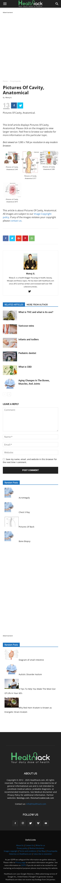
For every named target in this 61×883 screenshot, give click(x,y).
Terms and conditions (27, 851)
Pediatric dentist (27, 353)
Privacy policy (22, 848)
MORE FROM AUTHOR (37, 305)
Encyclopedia (15, 81)
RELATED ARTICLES (14, 305)
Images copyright (10, 851)
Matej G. (8, 97)
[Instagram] (23, 823)
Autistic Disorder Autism (30, 674)
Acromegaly (24, 497)
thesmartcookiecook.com (42, 798)
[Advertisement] (30, 44)
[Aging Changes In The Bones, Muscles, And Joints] (10, 384)
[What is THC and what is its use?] (10, 315)
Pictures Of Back (26, 526)
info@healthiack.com (36, 804)
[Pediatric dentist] (10, 356)
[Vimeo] (38, 823)
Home (5, 81)
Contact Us (29, 845)
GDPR (23, 865)
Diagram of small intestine (31, 659)
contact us (16, 220)
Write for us (40, 845)
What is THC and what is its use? (35, 312)
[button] (57, 4)
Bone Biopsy (24, 541)
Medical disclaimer (36, 848)
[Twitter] (20, 105)
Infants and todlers (28, 339)
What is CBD (25, 366)
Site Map (41, 851)
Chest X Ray (24, 512)
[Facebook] (14, 105)
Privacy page (20, 862)
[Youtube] (46, 823)
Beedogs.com (23, 798)
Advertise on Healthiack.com (20, 854)
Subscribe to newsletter (42, 854)
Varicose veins (26, 325)
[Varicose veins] (10, 329)
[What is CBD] (10, 370)
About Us (19, 845)
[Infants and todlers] (10, 343)
